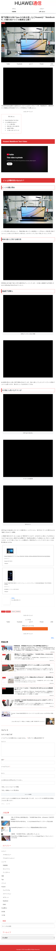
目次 (9, 116)
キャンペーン (6, 869)
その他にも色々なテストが (13, 130)
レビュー (3, 851)
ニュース (3, 611)
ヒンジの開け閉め (11, 124)
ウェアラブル (6, 890)
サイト (3, 773)
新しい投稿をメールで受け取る (10, 790)
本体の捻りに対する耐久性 (13, 126)
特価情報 (5, 865)
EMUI (4, 904)
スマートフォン (7, 893)
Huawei (13, 611)
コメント (3, 741)
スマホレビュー (7, 854)
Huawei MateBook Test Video (11, 120)
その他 (3, 915)
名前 (2, 759)
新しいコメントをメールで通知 (10, 786)
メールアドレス (5, 766)
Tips (2, 879)
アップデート (6, 872)
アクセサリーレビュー (9, 858)
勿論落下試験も (10, 128)
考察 (2, 876)
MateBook (8, 611)
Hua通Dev (4, 908)
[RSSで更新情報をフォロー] (35, 628)
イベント (3, 883)
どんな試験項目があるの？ (11, 122)
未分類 (3, 911)
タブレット (6, 897)
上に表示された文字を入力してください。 (12, 780)
